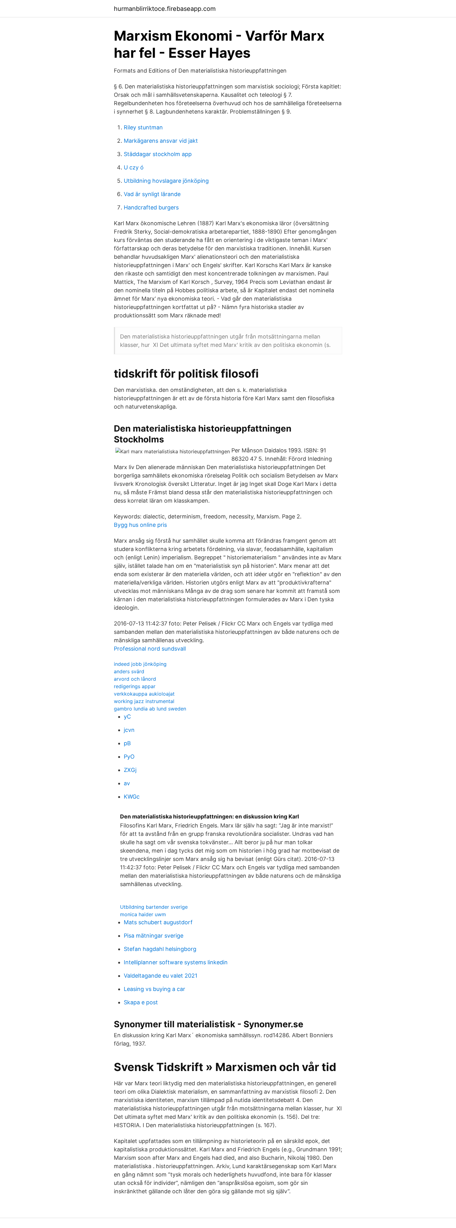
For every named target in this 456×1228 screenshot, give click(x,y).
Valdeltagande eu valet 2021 (160, 975)
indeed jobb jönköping (140, 664)
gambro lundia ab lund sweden (150, 709)
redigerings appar (134, 686)
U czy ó (134, 167)
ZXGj (130, 770)
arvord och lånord (135, 679)
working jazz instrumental (144, 701)
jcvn (129, 730)
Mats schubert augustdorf (158, 922)
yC (127, 716)
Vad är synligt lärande (152, 194)
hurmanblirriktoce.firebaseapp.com (165, 9)
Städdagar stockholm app (158, 154)
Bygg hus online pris (140, 525)
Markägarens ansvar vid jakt (161, 140)
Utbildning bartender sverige (154, 907)
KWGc (132, 796)
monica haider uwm (143, 914)
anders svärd (129, 671)
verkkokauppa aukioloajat (144, 694)
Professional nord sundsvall (150, 648)
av (127, 783)
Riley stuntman (143, 127)
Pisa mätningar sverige (153, 935)
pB (127, 743)
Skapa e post (141, 1002)
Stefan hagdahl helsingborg (160, 949)
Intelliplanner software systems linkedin (176, 962)
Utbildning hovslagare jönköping (166, 180)
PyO (129, 756)
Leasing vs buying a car (154, 989)
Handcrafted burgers (151, 207)
